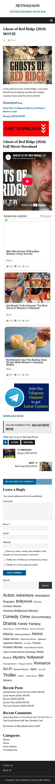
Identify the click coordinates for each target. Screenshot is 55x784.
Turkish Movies (31, 676)
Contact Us (8, 765)
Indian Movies (11, 639)
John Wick (27, 643)
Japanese (41, 639)
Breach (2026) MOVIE (13, 699)
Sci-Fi (7, 669)
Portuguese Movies (25, 664)
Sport (33, 669)
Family (23, 624)
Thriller (9, 675)
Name (6, 524)
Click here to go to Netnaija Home (20, 437)
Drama (9, 623)
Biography (9, 601)
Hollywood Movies (23, 634)
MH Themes (45, 780)
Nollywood (35, 657)
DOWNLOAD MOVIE (13, 416)
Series (6, 743)
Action (14, 442)
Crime (25, 616)
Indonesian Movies (28, 639)
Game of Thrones (37, 629)
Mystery (19, 657)
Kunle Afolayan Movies (33, 647)
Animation (42, 595)
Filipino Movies (8, 629)
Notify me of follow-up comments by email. (27, 559)
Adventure (25, 595)
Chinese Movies (12, 606)
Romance (42, 663)
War (41, 675)
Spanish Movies (21, 669)
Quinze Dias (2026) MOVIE (16, 702)
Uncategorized (10, 750)
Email (6, 533)
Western (28, 442)
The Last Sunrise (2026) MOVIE (18, 706)
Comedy (10, 616)
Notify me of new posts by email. (22, 564)
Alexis (13, 40)
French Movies (21, 629)
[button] (50, 20)
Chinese (37, 602)
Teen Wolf (41, 669)
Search (6, 580)
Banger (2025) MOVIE (14, 116)
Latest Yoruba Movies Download (19, 652)
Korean (37, 643)
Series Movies (10, 746)
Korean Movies (13, 647)
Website (7, 542)
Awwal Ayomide (10, 717)
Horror (37, 634)
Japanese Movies (12, 643)
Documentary (41, 617)
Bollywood (24, 601)
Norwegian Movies (10, 664)
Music (40, 651)
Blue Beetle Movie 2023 (28, 726)
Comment (8, 501)
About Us (7, 770)
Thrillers (20, 676)
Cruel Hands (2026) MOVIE (16, 695)
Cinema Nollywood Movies (20, 610)
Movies (6, 739)
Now (12, 103)
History (8, 634)
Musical (7, 657)
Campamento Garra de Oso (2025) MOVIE (24, 692)
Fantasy (35, 624)
